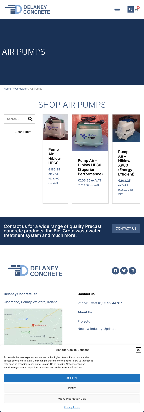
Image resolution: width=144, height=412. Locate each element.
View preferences (72, 398)
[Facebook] (115, 270)
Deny (72, 388)
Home (7, 88)
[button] (138, 350)
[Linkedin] (132, 270)
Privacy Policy (72, 407)
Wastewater (20, 88)
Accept (72, 378)
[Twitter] (124, 270)
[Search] (30, 119)
